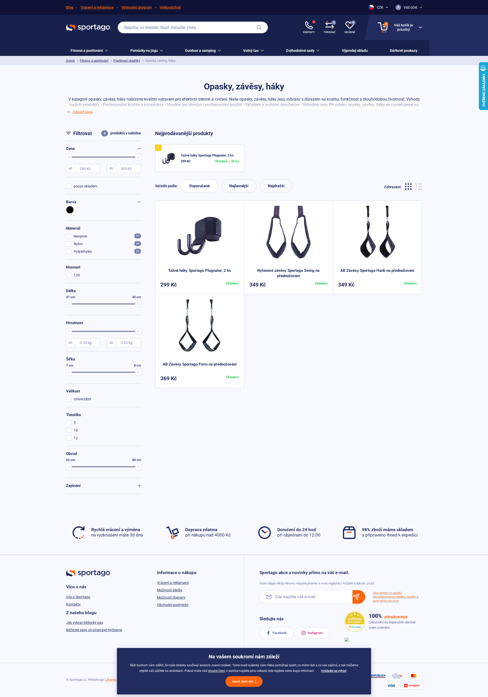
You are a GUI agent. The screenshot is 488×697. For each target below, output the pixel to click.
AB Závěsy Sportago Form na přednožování (200, 364)
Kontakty (73, 604)
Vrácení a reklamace (97, 7)
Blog (69, 7)
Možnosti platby (169, 590)
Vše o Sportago (78, 597)
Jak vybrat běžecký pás (84, 622)
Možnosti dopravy (171, 597)
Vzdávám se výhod (333, 671)
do (111, 168)
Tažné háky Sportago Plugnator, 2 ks (207, 155)
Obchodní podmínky (173, 605)
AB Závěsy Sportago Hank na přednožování (377, 270)
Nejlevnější (238, 186)
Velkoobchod (170, 7)
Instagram (315, 633)
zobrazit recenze (396, 617)
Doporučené (199, 186)
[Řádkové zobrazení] (419, 186)
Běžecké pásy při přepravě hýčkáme (94, 630)
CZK (380, 7)
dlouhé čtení (216, 671)
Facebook (279, 633)
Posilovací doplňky (126, 60)
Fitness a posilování (94, 60)
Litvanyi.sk (112, 680)
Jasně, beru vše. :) (244, 681)
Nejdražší (276, 186)
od (70, 168)
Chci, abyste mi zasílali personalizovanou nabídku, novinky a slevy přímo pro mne (395, 597)
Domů (70, 60)
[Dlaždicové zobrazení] (409, 186)
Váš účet (410, 7)
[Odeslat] (359, 597)
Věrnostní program (136, 7)
